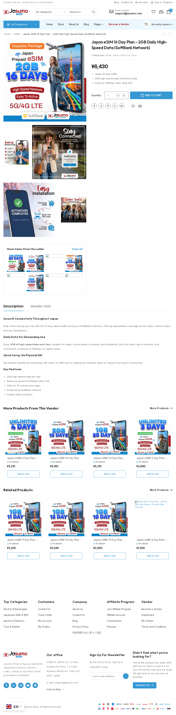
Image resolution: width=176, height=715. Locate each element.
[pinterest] (35, 685)
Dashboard (147, 614)
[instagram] (21, 685)
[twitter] (13, 685)
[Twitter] (101, 106)
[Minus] (118, 95)
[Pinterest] (108, 106)
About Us (74, 24)
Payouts (111, 626)
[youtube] (28, 685)
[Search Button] (94, 11)
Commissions (114, 620)
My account (141, 2)
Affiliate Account (116, 614)
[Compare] (161, 12)
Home (49, 24)
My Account (44, 620)
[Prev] (164, 34)
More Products (159, 408)
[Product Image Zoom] (81, 115)
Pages (97, 24)
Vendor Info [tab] (40, 306)
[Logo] (15, 12)
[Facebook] (94, 106)
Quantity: (96, 95)
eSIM (17, 34)
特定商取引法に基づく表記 (87, 632)
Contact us (127, 2)
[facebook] (6, 685)
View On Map (54, 689)
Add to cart (153, 95)
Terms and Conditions (153, 626)
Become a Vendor (119, 24)
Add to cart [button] (23, 474)
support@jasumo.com (128, 13)
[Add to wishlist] (133, 106)
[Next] (170, 34)
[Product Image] (44, 80)
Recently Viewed (161, 24)
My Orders (44, 626)
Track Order (45, 614)
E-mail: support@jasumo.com (62, 682)
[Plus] (124, 95)
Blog (116, 2)
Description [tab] (13, 306)
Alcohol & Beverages (15, 609)
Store (61, 24)
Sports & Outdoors (13, 620)
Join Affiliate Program (119, 609)
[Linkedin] (121, 106)
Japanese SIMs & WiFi (16, 614)
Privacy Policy (81, 626)
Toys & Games (11, 626)
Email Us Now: (122, 10)
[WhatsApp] (115, 106)
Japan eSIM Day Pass (125, 55)
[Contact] (112, 11)
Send (125, 676)
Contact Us (44, 609)
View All (77, 249)
